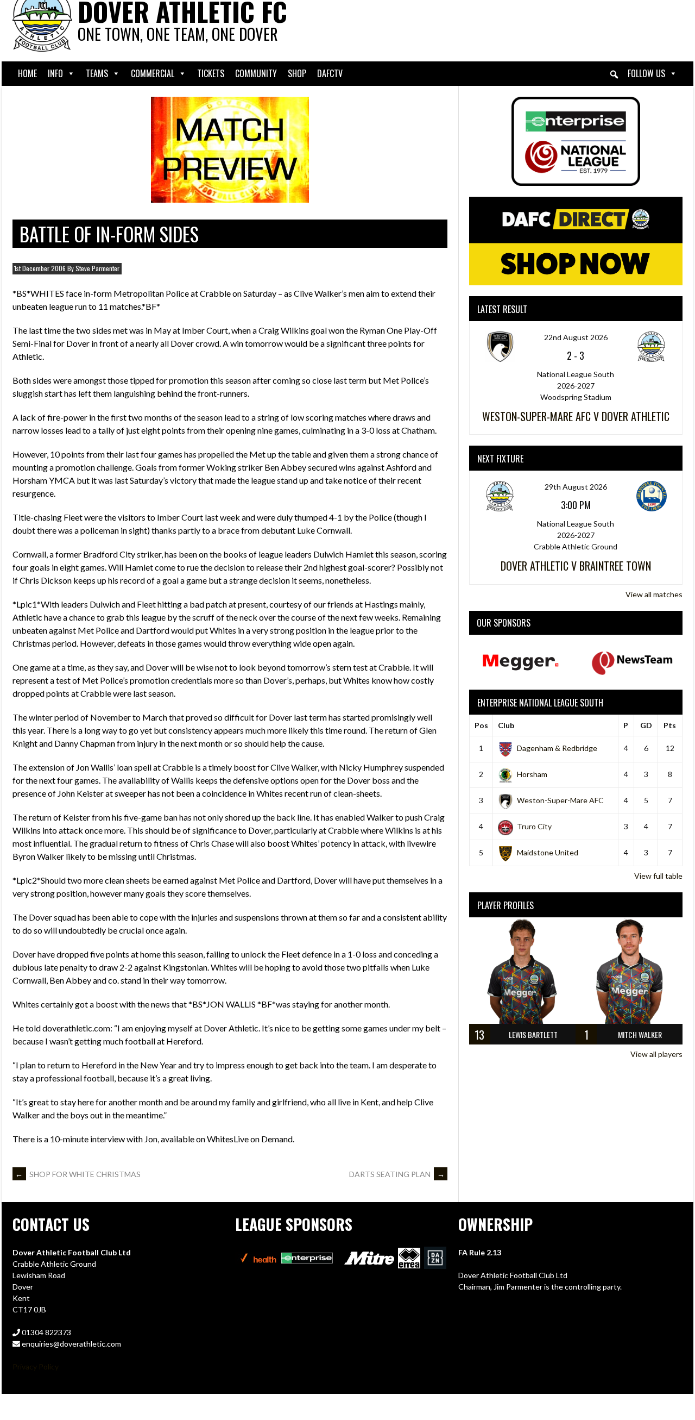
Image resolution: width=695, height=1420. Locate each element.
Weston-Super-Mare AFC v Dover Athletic (575, 416)
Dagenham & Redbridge (557, 748)
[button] (614, 74)
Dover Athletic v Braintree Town (576, 566)
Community (256, 73)
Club (506, 725)
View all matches (654, 594)
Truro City (534, 826)
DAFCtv (330, 73)
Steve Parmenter (97, 268)
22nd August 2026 (576, 337)
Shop (297, 73)
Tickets (210, 73)
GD (646, 725)
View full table (658, 875)
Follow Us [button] (646, 73)
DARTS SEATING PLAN (397, 1174)
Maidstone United (547, 852)
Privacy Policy (35, 1366)
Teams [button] (97, 73)
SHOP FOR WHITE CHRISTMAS (78, 1174)
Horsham (532, 774)
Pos (481, 725)
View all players (656, 1054)
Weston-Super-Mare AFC (560, 800)
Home (27, 73)
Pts (670, 725)
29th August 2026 (576, 486)
